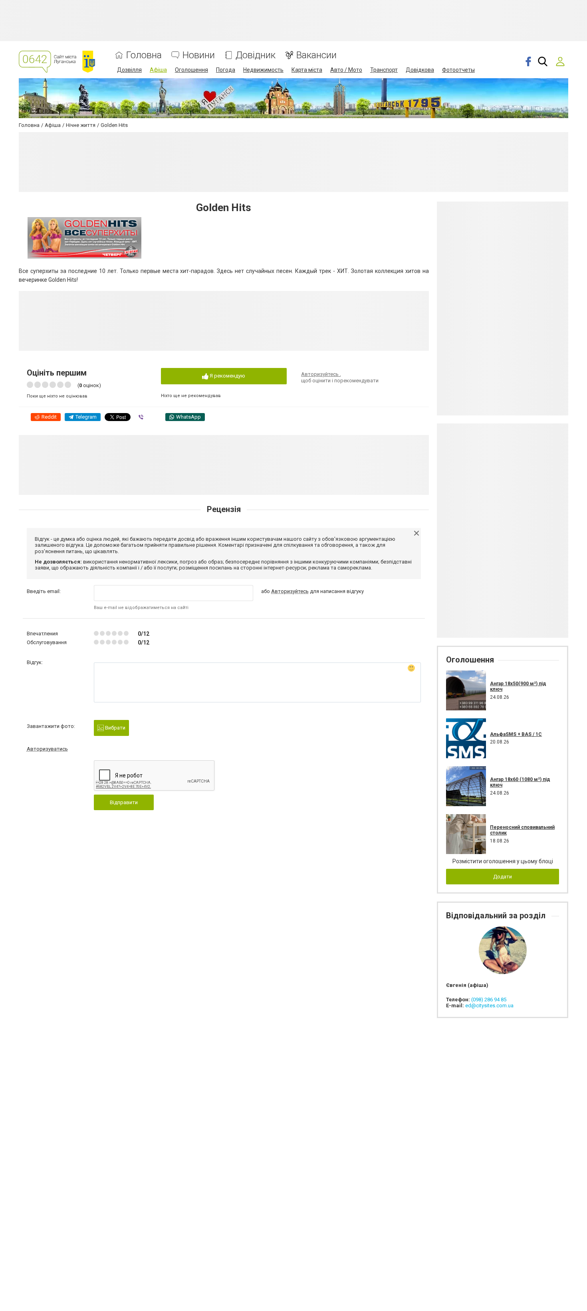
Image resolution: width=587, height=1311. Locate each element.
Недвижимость (263, 70)
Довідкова (420, 70)
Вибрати (114, 728)
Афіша (158, 70)
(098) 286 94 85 (488, 1000)
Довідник (256, 55)
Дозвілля (129, 70)
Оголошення (191, 70)
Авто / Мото (346, 70)
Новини (198, 55)
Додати (502, 877)
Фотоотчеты (458, 70)
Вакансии (316, 55)
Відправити (124, 802)
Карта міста (307, 70)
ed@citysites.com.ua (489, 1005)
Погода (225, 70)
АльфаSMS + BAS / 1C (516, 734)
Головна (144, 55)
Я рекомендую (226, 376)
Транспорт (384, 70)
